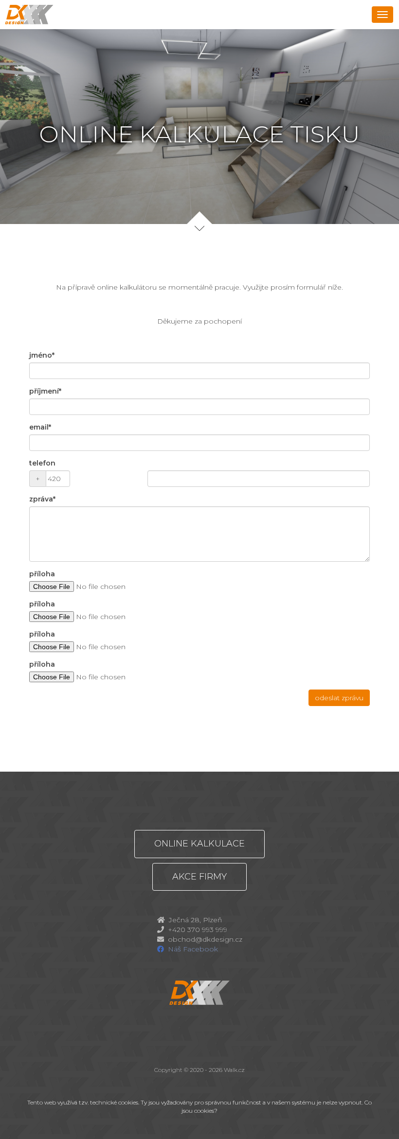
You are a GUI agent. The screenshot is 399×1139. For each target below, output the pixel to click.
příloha (42, 574)
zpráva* (42, 499)
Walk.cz (234, 1069)
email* (40, 427)
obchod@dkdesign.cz (205, 939)
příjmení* (45, 391)
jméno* (41, 355)
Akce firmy (199, 876)
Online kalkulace (199, 843)
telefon (42, 463)
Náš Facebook (193, 949)
